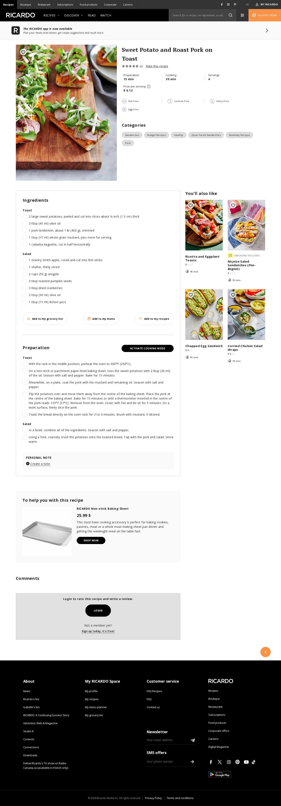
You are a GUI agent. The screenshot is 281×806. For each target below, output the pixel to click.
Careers (127, 4)
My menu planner (96, 707)
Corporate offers (218, 731)
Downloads (30, 755)
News (26, 691)
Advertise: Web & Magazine (40, 723)
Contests (28, 739)
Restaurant (44, 4)
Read (92, 15)
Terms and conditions (180, 798)
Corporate (110, 4)
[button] (230, 15)
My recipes (92, 699)
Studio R (28, 731)
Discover (71, 15)
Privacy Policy (153, 798)
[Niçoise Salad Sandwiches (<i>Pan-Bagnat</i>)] (246, 225)
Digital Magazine (218, 747)
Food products (88, 4)
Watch (105, 15)
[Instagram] (229, 762)
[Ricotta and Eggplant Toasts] (204, 225)
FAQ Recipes (154, 691)
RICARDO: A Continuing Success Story (46, 715)
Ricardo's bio (31, 699)
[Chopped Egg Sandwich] (204, 314)
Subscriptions (65, 4)
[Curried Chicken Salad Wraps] (246, 314)
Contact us (153, 707)
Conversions (31, 747)
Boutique (25, 4)
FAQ (149, 699)
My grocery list (94, 715)
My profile (91, 691)
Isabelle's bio (31, 707)
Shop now (91, 540)
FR (247, 4)
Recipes (8, 4)
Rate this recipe (157, 66)
